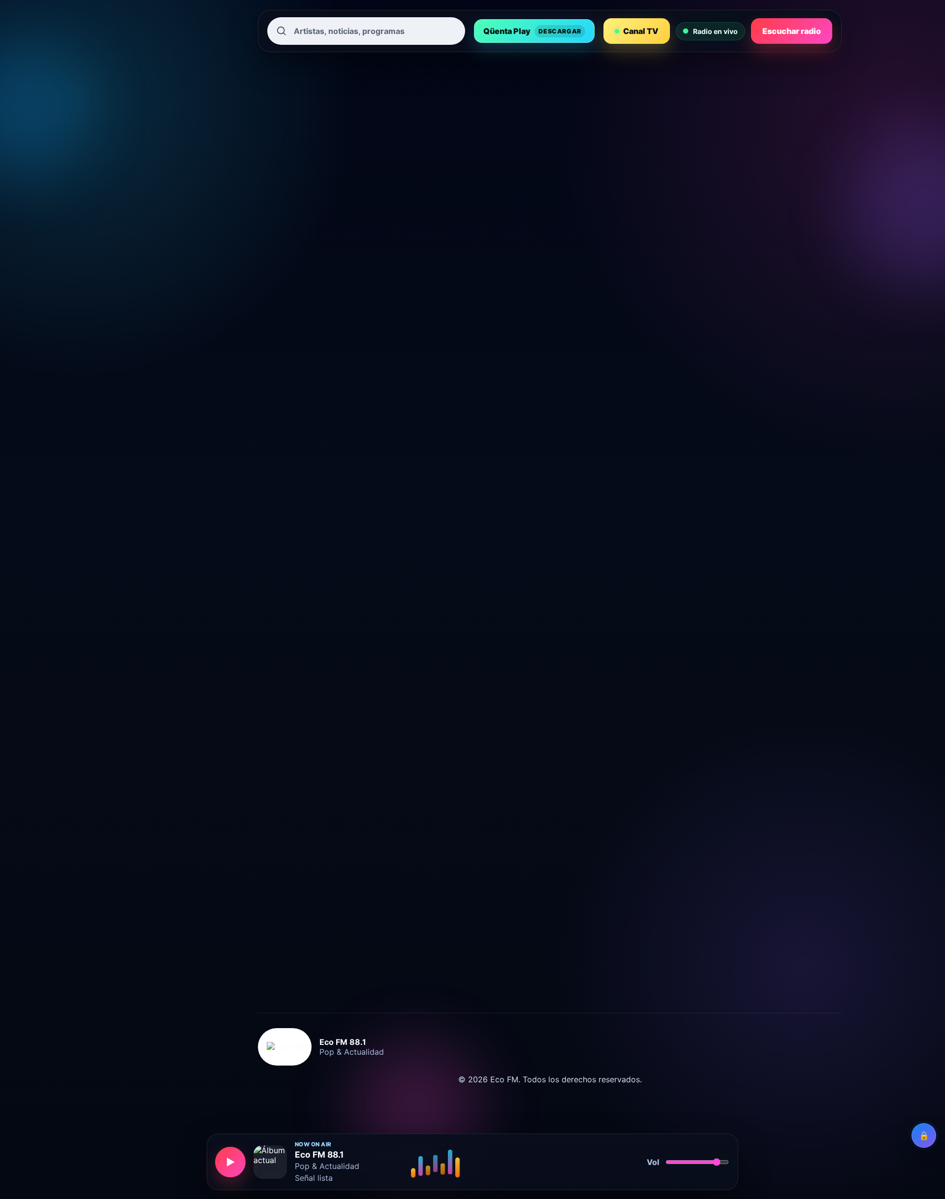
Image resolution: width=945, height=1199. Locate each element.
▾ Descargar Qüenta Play (170, 132)
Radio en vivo (149, 191)
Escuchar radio (791, 31)
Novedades (145, 250)
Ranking (139, 221)
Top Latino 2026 (405, 592)
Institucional (147, 309)
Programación (150, 280)
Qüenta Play (532, 31)
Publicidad (143, 339)
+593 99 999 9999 (345, 972)
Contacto (141, 368)
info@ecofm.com (327, 988)
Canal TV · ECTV (163, 102)
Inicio (134, 161)
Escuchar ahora (691, 391)
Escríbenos (772, 391)
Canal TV (641, 31)
